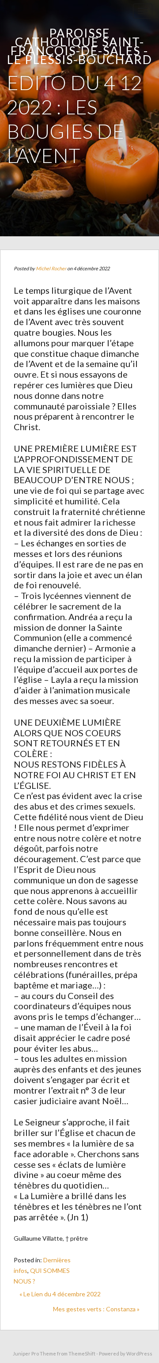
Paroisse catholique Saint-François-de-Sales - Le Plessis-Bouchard (79, 46)
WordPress (139, 1353)
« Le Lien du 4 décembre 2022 (60, 1294)
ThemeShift (81, 1353)
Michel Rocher (51, 268)
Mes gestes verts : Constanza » (96, 1309)
